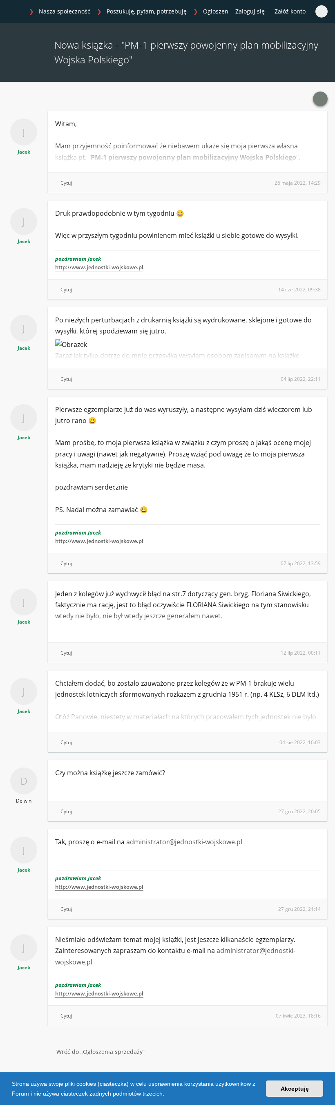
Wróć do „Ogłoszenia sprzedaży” (100, 1052)
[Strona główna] (15, 11)
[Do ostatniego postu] (320, 99)
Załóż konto (290, 11)
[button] (167, 1094)
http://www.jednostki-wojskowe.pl (99, 267)
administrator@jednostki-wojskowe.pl (184, 841)
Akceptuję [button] (295, 1088)
